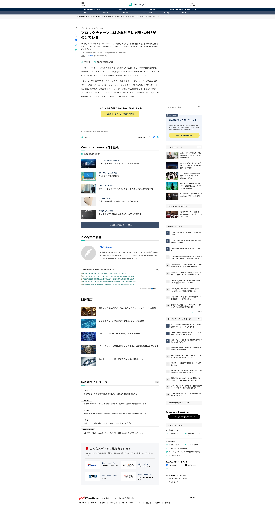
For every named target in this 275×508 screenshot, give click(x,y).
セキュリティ (107, 13)
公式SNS (93, 503)
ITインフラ (85, 13)
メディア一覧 (82, 503)
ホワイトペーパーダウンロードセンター (183, 9)
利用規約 (192, 497)
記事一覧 (153, 9)
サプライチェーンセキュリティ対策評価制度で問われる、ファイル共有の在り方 (109, 282)
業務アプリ (126, 13)
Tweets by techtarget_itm (177, 412)
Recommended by (145, 288)
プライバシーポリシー (128, 503)
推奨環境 (167, 503)
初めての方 (122, 9)
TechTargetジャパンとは (92, 9)
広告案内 (102, 503)
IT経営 (166, 13)
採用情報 (157, 503)
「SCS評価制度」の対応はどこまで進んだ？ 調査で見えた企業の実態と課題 (108, 279)
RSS (140, 503)
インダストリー (187, 13)
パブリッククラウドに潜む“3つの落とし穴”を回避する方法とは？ (105, 274)
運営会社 (148, 503)
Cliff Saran (106, 247)
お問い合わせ (113, 503)
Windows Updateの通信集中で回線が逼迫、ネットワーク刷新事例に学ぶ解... (109, 284)
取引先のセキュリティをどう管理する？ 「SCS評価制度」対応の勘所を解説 (108, 276)
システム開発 (147, 13)
